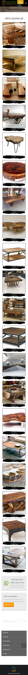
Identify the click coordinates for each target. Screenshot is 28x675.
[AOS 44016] (14, 447)
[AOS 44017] (14, 475)
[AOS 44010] (14, 282)
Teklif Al (10, 604)
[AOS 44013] (14, 365)
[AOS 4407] (14, 199)
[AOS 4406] (14, 171)
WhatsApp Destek (17, 579)
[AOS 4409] (14, 254)
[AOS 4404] (14, 116)
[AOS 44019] (14, 530)
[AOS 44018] (14, 503)
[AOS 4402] (14, 61)
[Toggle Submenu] (24, 645)
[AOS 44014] (14, 392)
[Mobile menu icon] (26, 3)
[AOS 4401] (14, 34)
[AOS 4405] (14, 144)
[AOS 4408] (14, 227)
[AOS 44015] (14, 420)
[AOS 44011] (14, 309)
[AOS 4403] (14, 89)
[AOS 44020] (14, 558)
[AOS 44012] (14, 337)
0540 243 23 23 (17, 582)
